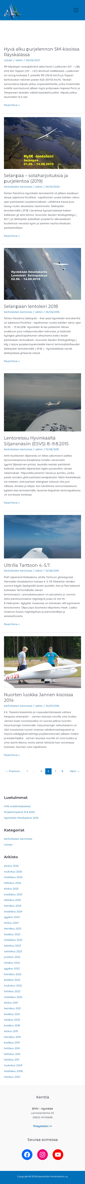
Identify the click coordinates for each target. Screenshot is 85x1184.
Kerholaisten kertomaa (18, 186)
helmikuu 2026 (12, 882)
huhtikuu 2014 (12, 1048)
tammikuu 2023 (13, 951)
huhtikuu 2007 (12, 1076)
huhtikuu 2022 (12, 991)
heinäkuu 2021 (12, 1008)
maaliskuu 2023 (13, 939)
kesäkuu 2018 (12, 1025)
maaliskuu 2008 (13, 1071)
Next (75, 771)
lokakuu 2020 (12, 1019)
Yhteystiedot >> (42, 1126)
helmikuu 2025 (12, 899)
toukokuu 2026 (13, 871)
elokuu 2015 (11, 1031)
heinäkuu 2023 (12, 928)
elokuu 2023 (11, 922)
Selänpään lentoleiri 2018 (31, 306)
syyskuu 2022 (12, 968)
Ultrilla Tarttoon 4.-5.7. (27, 565)
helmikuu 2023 (12, 945)
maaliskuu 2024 (13, 911)
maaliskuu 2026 (13, 877)
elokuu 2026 (11, 865)
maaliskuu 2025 (13, 894)
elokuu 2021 (11, 1002)
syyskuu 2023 (12, 917)
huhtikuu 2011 (11, 1059)
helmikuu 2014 (12, 1054)
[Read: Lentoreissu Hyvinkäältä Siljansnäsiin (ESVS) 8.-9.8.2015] (42, 402)
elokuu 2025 (11, 888)
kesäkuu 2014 (12, 1042)
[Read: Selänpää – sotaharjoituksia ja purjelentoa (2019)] (42, 142)
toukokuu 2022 (13, 985)
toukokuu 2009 (13, 1065)
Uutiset (8, 60)
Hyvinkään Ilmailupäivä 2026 (21, 817)
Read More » (12, 105)
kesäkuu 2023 (12, 934)
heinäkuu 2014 (12, 1036)
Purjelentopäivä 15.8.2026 (19, 812)
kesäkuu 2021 (12, 1014)
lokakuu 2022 (12, 962)
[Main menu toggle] (76, 10)
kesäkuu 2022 (12, 979)
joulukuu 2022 (12, 956)
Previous (12, 771)
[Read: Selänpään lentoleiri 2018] (42, 273)
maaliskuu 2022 (13, 997)
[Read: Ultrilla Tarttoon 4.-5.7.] (42, 536)
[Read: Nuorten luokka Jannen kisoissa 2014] (42, 661)
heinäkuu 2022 (12, 974)
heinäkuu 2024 (12, 905)
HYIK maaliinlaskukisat (17, 806)
